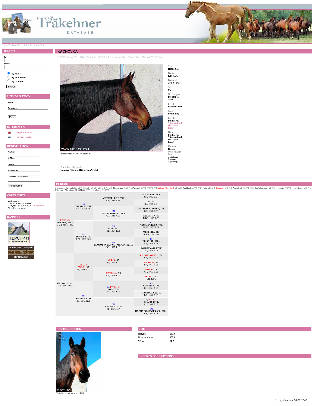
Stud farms (34, 45)
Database (12, 45)
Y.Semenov (38, 205)
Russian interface (24, 137)
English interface (24, 132)
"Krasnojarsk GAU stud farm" (175, 125)
